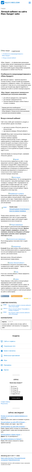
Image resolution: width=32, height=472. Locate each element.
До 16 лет (14, 386)
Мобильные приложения (12, 355)
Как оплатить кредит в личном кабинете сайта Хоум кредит (20, 305)
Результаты (4, 403)
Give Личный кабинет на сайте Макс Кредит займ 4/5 (29, 298)
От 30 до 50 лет (15, 392)
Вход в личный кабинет (9, 58)
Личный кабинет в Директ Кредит (10, 434)
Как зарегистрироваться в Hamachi (11, 439)
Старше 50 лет (15, 393)
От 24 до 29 (14, 390)
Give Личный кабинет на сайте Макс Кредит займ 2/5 (26, 298)
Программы (7, 365)
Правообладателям (14, 460)
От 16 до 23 (14, 388)
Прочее (6, 370)
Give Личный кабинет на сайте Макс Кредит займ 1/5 (24, 298)
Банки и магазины (9, 351)
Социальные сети (9, 346)
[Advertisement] (16, 33)
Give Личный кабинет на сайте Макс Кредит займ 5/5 (30, 298)
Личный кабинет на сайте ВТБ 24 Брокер (13, 422)
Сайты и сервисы (9, 341)
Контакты (11, 458)
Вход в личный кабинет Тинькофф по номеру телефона (19, 309)
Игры (5, 360)
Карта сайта (4, 458)
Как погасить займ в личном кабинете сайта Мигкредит (19, 313)
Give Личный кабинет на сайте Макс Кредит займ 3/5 (27, 298)
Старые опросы (5, 401)
